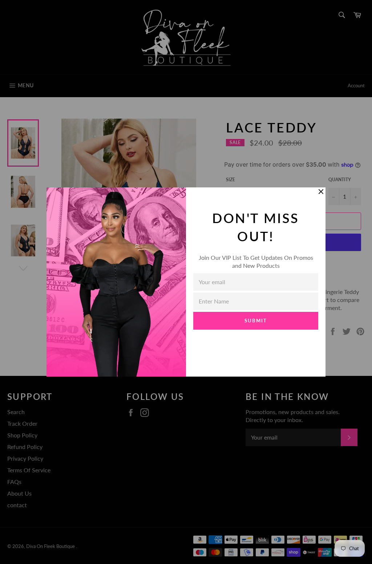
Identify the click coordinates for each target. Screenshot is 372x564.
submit (255, 320)
